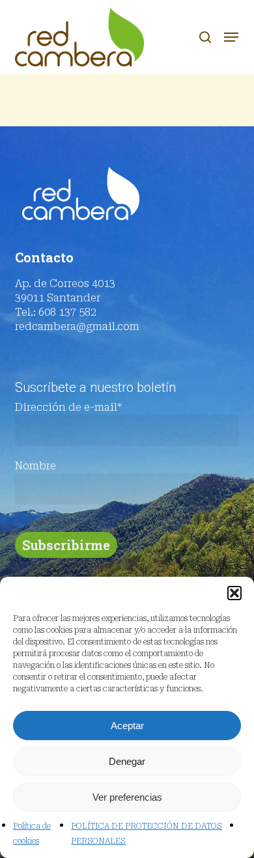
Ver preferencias (127, 797)
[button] (234, 593)
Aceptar (127, 725)
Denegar (127, 761)
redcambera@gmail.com (77, 326)
